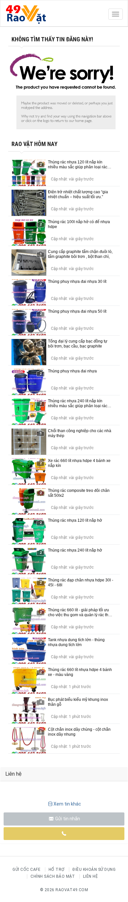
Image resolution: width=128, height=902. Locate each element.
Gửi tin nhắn (67, 818)
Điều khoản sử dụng (94, 869)
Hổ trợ (57, 869)
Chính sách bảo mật (53, 876)
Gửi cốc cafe (26, 869)
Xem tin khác (67, 804)
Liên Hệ (90, 876)
